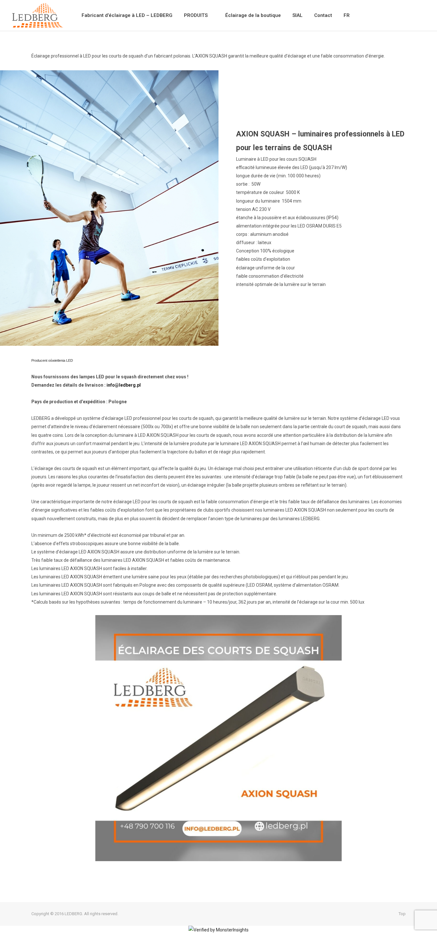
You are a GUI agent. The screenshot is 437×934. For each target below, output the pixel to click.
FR (347, 15)
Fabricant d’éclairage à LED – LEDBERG (127, 15)
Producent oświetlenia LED (52, 360)
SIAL (297, 15)
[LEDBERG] (37, 15)
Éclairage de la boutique (253, 15)
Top (402, 913)
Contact (323, 15)
